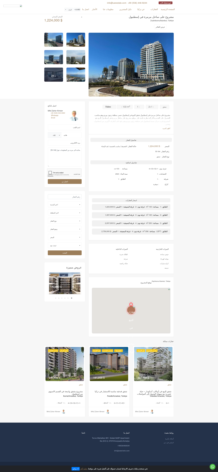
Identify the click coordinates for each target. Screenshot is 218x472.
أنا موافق (76, 469)
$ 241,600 (54, 377)
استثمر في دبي (169, 442)
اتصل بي (65, 181)
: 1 (162, 403)
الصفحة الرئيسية (168, 9)
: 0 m (158, 403)
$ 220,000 (143, 377)
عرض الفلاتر (160, 27)
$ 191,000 (99, 377)
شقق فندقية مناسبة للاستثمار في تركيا (111, 391)
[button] (77, 9)
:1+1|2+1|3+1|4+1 (74, 403)
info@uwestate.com (121, 451)
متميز (55, 275)
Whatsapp (54, 115)
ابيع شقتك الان (165, 2)
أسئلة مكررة (169, 438)
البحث (64, 252)
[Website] (12, 8)
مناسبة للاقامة (53, 351)
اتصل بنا (85, 9)
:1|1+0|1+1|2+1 (119, 403)
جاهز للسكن (64, 351)
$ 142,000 (56, 286)
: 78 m (59, 403)
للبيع (63, 275)
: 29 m (105, 403)
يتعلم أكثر (83, 468)
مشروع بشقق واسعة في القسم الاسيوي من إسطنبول (65, 392)
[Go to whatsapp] (212, 467)
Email (53, 118)
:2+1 (167, 403)
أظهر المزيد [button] (166, 128)
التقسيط (118, 351)
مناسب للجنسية (152, 351)
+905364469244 (123, 446)
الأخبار (94, 9)
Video (108, 106)
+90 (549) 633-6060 (58, 113)
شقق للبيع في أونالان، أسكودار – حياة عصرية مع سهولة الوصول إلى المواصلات (154, 392)
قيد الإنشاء (140, 351)
